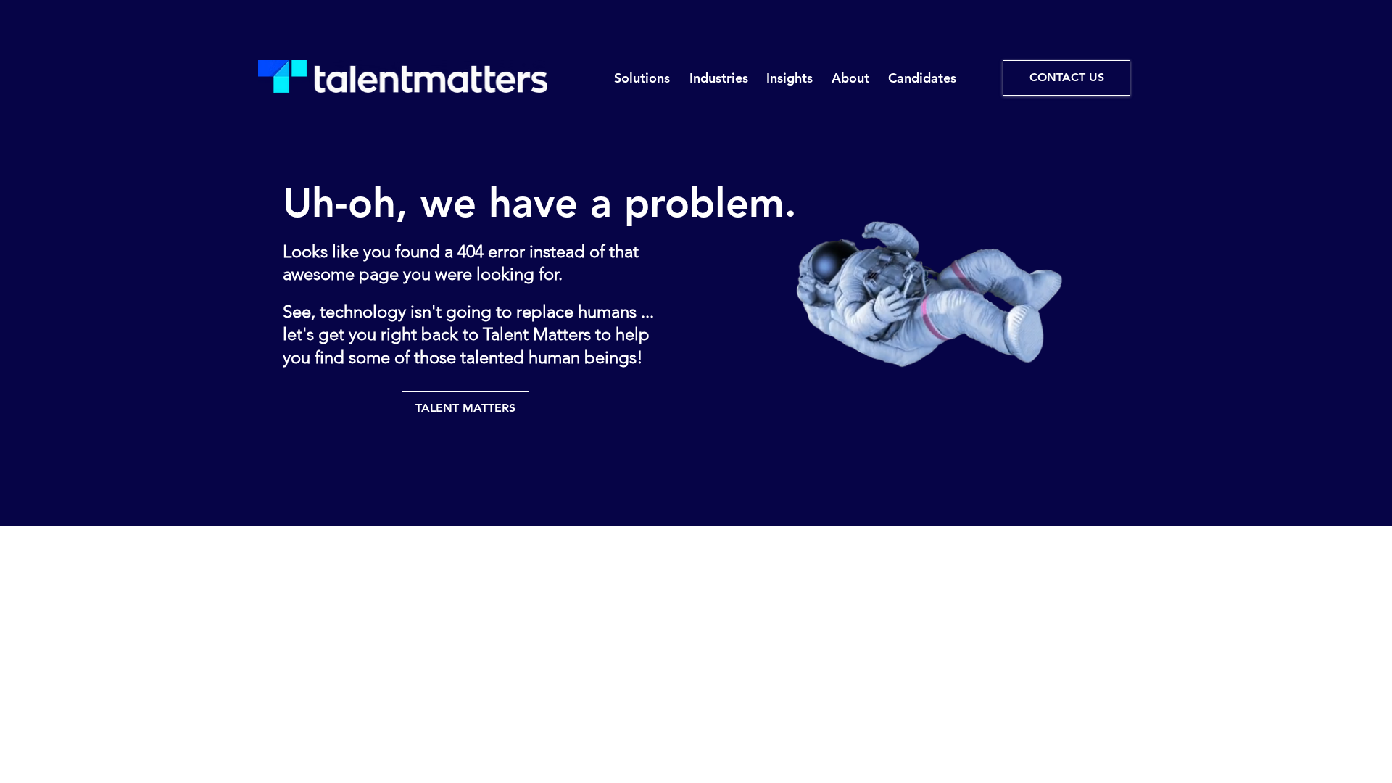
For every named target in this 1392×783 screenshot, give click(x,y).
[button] (642, 78)
